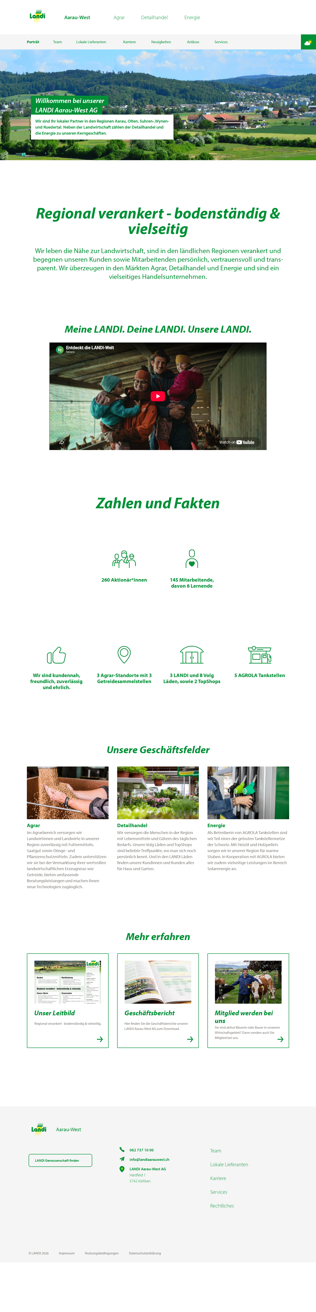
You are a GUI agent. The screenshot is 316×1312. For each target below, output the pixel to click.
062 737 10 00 (142, 1150)
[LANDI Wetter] (308, 41)
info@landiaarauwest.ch (149, 1159)
